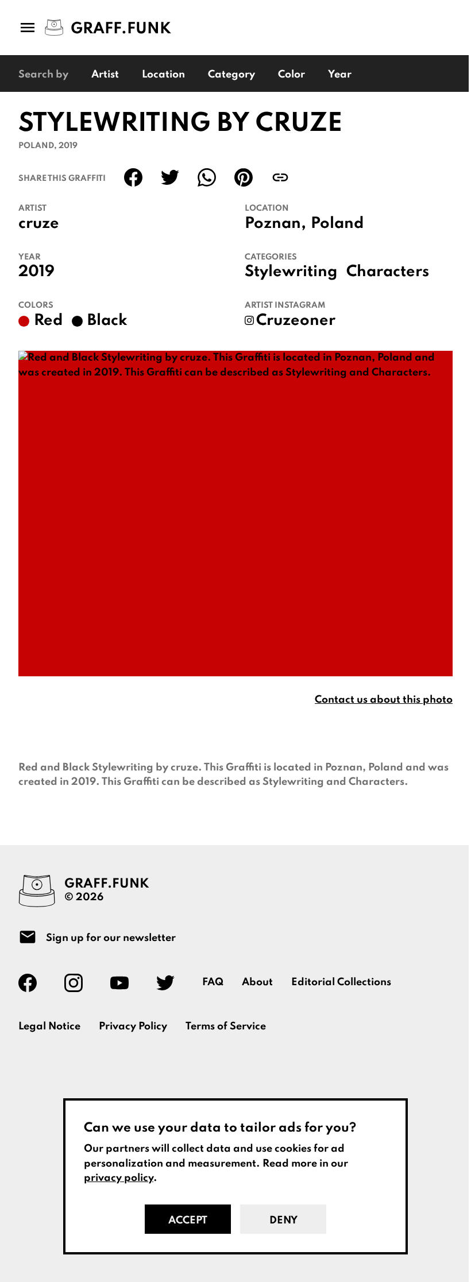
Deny (283, 1220)
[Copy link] (280, 177)
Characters (387, 272)
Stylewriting (291, 272)
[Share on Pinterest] (243, 177)
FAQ (212, 982)
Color (291, 74)
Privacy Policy (133, 1026)
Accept (187, 1220)
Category (231, 74)
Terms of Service (226, 1026)
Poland (337, 224)
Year (340, 74)
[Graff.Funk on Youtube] (124, 983)
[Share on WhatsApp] (207, 177)
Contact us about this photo (384, 700)
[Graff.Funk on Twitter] (170, 983)
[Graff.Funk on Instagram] (78, 983)
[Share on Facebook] (133, 177)
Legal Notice (49, 1026)
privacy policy (118, 1178)
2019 (36, 272)
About (257, 982)
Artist (105, 74)
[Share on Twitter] (170, 177)
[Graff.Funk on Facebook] (32, 983)
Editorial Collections (341, 982)
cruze (38, 224)
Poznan (273, 224)
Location (163, 74)
